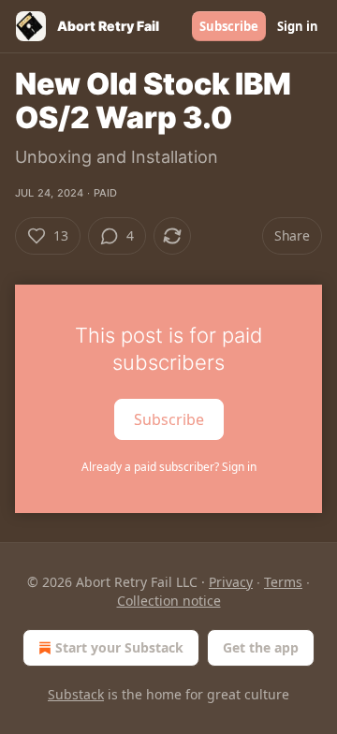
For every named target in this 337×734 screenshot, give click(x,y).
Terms (283, 582)
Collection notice (169, 600)
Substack (76, 694)
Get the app (261, 647)
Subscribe (228, 26)
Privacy (231, 582)
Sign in (297, 26)
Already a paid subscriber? (168, 467)
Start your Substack (119, 647)
